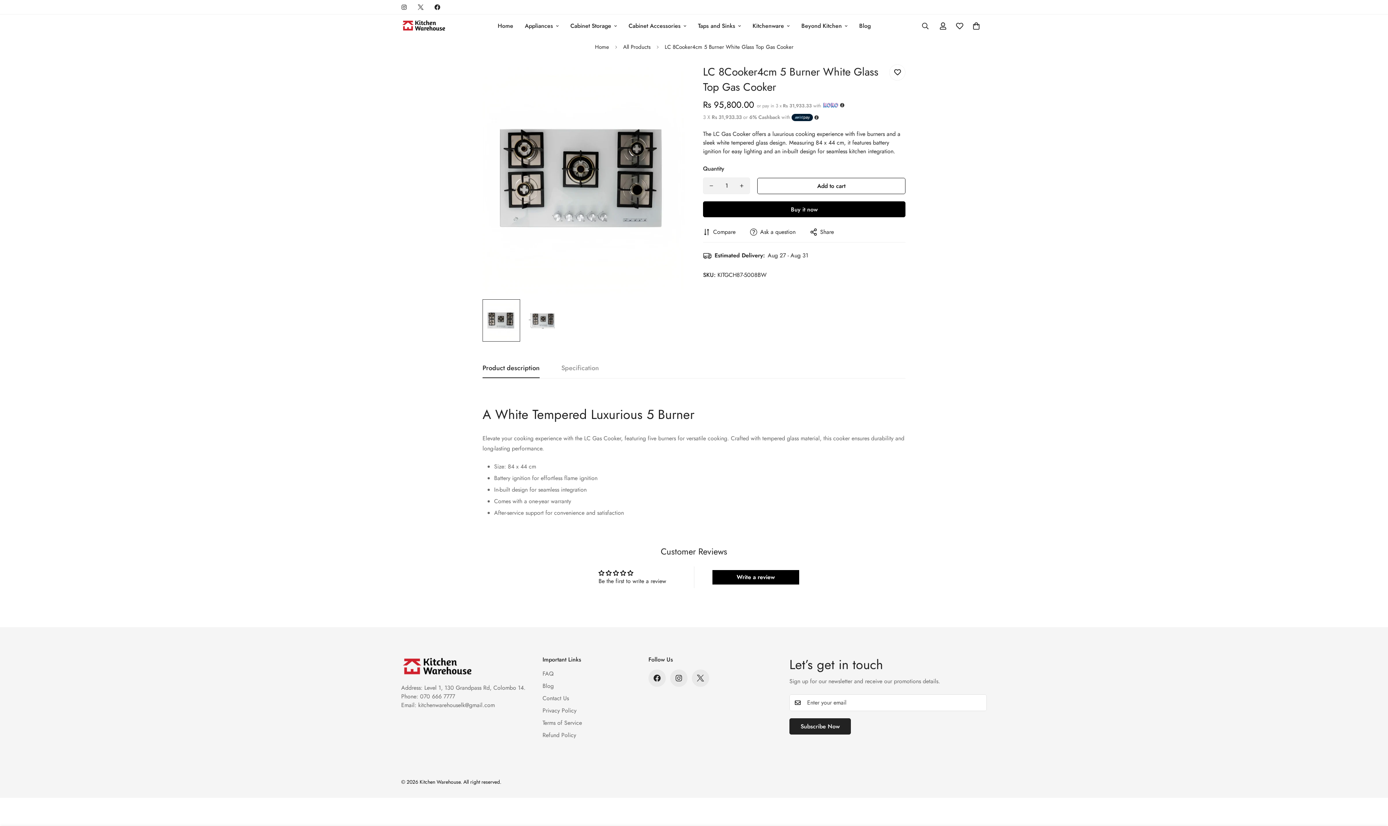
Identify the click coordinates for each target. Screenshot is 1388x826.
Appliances (539, 26)
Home (505, 26)
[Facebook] (437, 7)
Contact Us (556, 698)
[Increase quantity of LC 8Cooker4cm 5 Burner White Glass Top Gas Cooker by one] (742, 186)
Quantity (713, 168)
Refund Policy (559, 735)
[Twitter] (421, 7)
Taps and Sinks (716, 26)
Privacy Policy (560, 710)
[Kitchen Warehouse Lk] (423, 26)
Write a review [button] (756, 577)
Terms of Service (562, 723)
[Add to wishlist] (897, 72)
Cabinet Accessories (655, 26)
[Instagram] (404, 7)
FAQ (548, 673)
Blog (865, 26)
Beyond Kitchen (821, 26)
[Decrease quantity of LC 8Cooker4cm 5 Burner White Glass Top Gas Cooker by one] (711, 186)
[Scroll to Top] (1374, 786)
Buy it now (804, 209)
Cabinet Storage (590, 26)
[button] (976, 26)
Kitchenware (768, 26)
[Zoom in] (669, 78)
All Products (637, 47)
